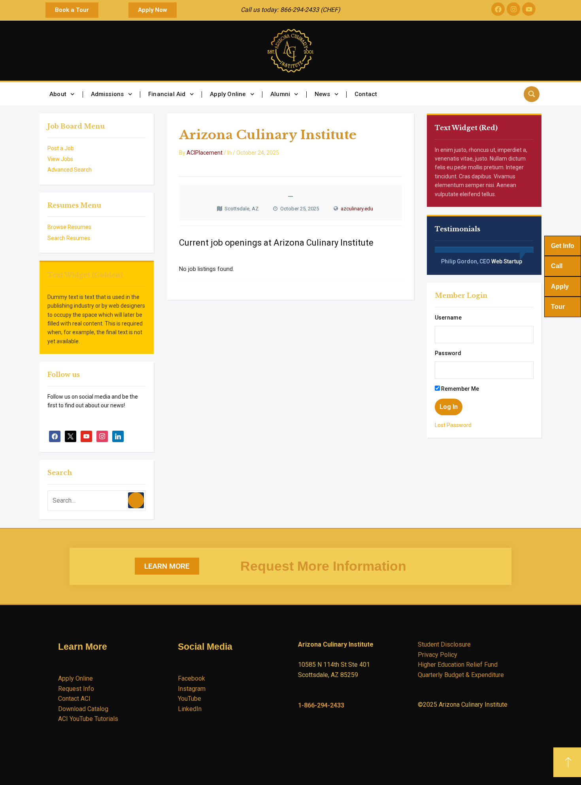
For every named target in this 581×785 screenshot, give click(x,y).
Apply (560, 286)
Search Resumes (68, 238)
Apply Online (228, 94)
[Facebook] (498, 9)
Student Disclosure (444, 644)
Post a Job (60, 148)
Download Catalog (83, 709)
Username (448, 317)
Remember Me (459, 389)
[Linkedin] (118, 436)
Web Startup (506, 261)
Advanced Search (69, 169)
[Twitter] (70, 436)
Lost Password (453, 425)
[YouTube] (86, 436)
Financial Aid (167, 94)
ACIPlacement (205, 152)
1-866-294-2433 (321, 705)
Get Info (562, 245)
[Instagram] (513, 9)
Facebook (191, 678)
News (322, 94)
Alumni (280, 94)
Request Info (76, 688)
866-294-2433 (299, 9)
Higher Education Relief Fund (458, 664)
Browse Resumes (69, 227)
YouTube (189, 698)
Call (556, 266)
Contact (366, 94)
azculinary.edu (357, 209)
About (57, 94)
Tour (558, 306)
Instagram (192, 688)
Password (448, 353)
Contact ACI (74, 698)
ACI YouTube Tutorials (88, 719)
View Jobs (60, 159)
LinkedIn (190, 709)
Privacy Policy (437, 654)
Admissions (107, 94)
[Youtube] (529, 9)
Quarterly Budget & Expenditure (461, 675)
